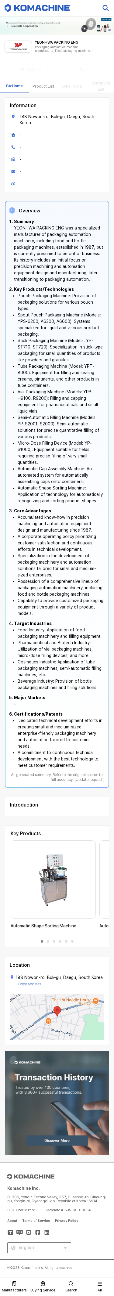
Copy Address (29, 984)
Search (71, 1290)
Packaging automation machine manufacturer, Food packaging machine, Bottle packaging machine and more (63, 48)
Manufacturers (14, 1290)
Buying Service (42, 1290)
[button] (102, 1243)
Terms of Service (36, 1221)
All (100, 1290)
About (12, 1221)
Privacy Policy (66, 1221)
